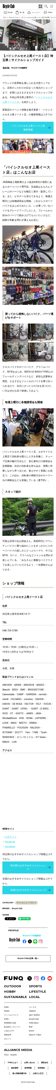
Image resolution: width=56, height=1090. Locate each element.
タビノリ (7, 1039)
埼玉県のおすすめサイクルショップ (28, 867)
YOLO (6, 1055)
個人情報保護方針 (19, 1073)
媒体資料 (14, 1068)
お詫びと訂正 (38, 1073)
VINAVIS (32, 1011)
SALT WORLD (34, 1015)
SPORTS (35, 986)
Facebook (10, 841)
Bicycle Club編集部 (32, 935)
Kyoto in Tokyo (35, 1035)
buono (31, 1031)
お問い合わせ (29, 1063)
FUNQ (6, 1007)
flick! (31, 1027)
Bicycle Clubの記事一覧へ (28, 958)
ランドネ (32, 1007)
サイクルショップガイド (26, 903)
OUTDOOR (12, 986)
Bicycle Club (13, 17)
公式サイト (11, 837)
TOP (4, 17)
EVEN (6, 1019)
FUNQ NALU (34, 1023)
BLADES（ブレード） (12, 1027)
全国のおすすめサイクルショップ (28, 890)
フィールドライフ (11, 1015)
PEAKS (6, 1011)
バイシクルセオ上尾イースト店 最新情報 (28, 127)
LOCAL (34, 997)
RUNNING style (10, 1023)
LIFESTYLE (37, 991)
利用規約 (41, 1068)
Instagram (10, 846)
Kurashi (13, 1055)
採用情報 (28, 1068)
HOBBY (10, 991)
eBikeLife (7, 1035)
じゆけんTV (9, 1031)
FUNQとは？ (13, 1063)
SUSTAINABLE (15, 997)
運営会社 (44, 1063)
